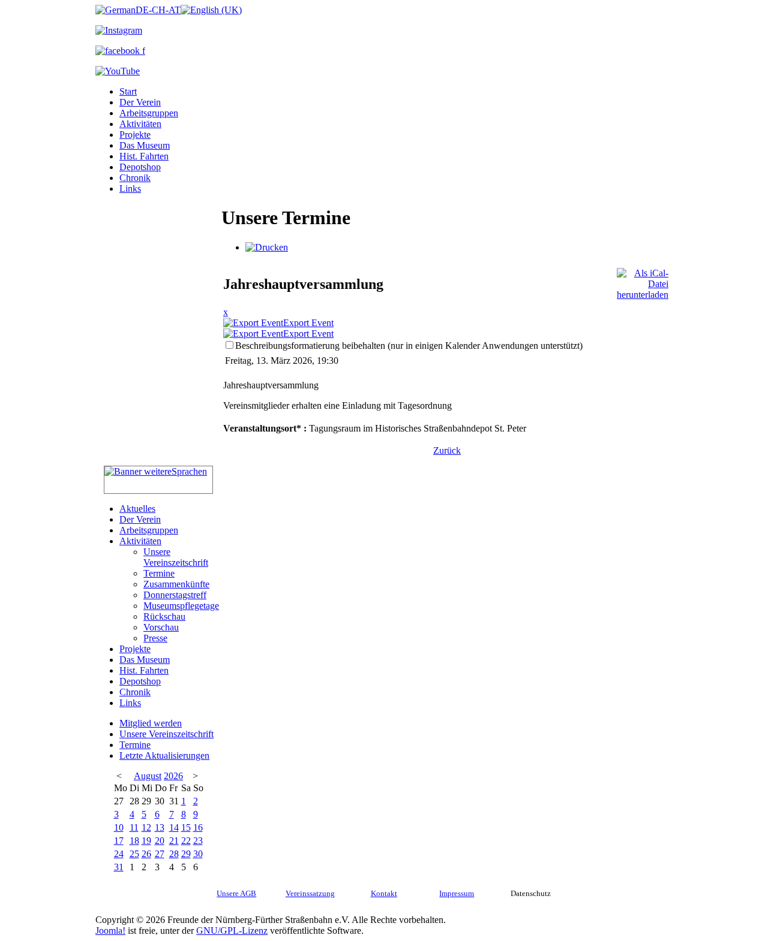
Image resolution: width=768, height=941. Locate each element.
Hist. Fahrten (144, 156)
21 (174, 841)
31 (119, 867)
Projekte (135, 134)
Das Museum (144, 145)
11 (134, 827)
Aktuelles (137, 508)
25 (134, 854)
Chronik (135, 178)
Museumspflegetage (181, 606)
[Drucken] (266, 247)
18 (134, 841)
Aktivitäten (140, 124)
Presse (155, 638)
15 (186, 827)
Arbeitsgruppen (148, 113)
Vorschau (161, 627)
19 (146, 841)
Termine (159, 573)
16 (198, 827)
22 (186, 841)
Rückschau (164, 616)
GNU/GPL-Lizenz (232, 930)
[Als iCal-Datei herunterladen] (642, 281)
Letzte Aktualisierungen (164, 755)
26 (146, 854)
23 (198, 841)
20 (159, 841)
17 (119, 841)
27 (159, 854)
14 (174, 827)
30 (198, 854)
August (147, 776)
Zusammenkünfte (176, 584)
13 (159, 827)
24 (119, 854)
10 (119, 827)
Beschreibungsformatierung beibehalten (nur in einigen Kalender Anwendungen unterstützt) (409, 345)
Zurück (447, 450)
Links (130, 188)
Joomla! (110, 930)
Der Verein (140, 102)
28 (174, 854)
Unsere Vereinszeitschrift (175, 557)
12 (146, 827)
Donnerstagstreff (174, 595)
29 (186, 854)
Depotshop (140, 167)
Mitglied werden (150, 723)
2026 (173, 776)
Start (128, 91)
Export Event (308, 323)
